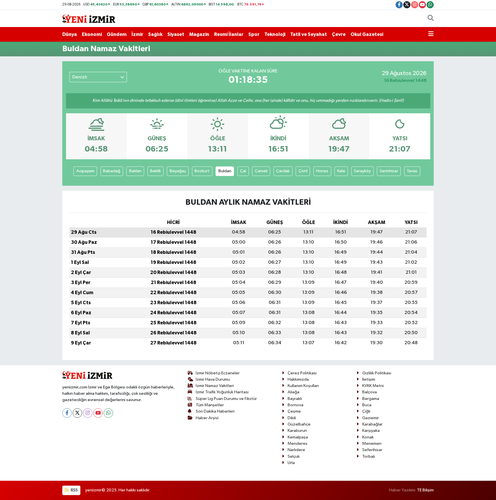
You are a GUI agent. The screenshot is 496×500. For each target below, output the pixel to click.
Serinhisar (389, 171)
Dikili (292, 418)
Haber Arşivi (207, 418)
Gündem (117, 34)
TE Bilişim (425, 490)
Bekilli (155, 171)
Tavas (412, 171)
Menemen (371, 443)
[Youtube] (98, 413)
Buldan (224, 171)
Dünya (69, 34)
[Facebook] (67, 413)
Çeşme (294, 411)
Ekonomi (92, 34)
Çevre (339, 34)
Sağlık (155, 34)
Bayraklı (295, 398)
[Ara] (431, 18)
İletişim (368, 379)
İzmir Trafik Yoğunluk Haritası (222, 392)
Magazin (199, 34)
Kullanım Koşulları (303, 386)
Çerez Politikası (302, 373)
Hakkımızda (298, 379)
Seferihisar (372, 450)
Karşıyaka (371, 430)
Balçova (369, 392)
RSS (74, 490)
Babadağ (111, 171)
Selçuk (294, 456)
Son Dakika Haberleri (215, 411)
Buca (366, 405)
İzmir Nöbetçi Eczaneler (218, 373)
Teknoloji (274, 34)
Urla (291, 463)
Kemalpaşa (298, 437)
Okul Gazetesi (366, 34)
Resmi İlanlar (228, 34)
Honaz (322, 171)
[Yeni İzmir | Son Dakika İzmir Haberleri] (88, 18)
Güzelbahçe (299, 424)
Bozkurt (202, 171)
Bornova (295, 405)
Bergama (370, 398)
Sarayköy (362, 171)
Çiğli (366, 411)
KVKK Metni (373, 386)
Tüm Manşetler (210, 405)
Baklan (135, 171)
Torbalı (368, 456)
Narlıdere (296, 450)
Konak (368, 437)
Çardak (283, 171)
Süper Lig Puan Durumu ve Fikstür (226, 398)
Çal (243, 171)
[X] (77, 413)
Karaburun (297, 430)
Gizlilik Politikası (376, 373)
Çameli (261, 171)
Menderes (297, 443)
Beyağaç (178, 171)
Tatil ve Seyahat (308, 34)
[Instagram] (87, 413)
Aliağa (293, 392)
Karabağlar (372, 424)
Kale (341, 171)
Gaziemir (370, 418)
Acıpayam (85, 171)
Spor (253, 34)
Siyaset (175, 34)
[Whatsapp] (108, 413)
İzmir (137, 34)
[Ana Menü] (431, 34)
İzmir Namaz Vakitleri (215, 386)
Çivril (303, 171)
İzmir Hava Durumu (213, 379)
